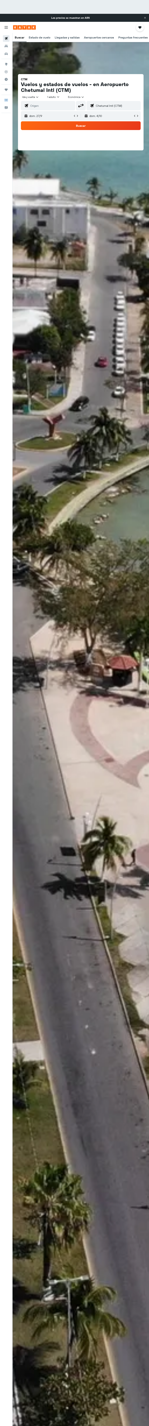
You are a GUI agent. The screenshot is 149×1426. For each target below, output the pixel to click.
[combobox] (76, 97)
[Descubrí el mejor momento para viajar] (6, 79)
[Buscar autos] (6, 53)
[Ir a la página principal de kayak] (24, 27)
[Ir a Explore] (6, 64)
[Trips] (6, 89)
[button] (145, 18)
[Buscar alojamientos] (6, 46)
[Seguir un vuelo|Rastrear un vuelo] (6, 71)
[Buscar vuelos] (6, 38)
